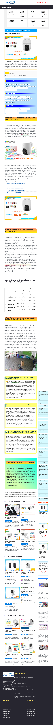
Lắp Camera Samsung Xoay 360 (43, 484)
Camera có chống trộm (43, 434)
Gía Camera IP (33, 86)
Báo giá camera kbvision (10, 88)
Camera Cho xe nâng (42, 421)
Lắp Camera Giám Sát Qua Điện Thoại (43, 589)
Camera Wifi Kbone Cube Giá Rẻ (11, 96)
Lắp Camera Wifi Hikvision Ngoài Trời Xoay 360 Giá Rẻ (15, 98)
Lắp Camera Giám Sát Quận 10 (17, 492)
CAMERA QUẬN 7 (6, 7)
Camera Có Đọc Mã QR (43, 419)
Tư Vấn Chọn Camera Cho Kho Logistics (42, 425)
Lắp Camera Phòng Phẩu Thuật (43, 431)
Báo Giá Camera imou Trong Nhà (23, 84)
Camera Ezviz (6, 715)
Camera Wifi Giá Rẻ (28, 98)
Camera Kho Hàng (30, 715)
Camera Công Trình (30, 711)
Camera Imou (6, 713)
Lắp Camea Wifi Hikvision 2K (43, 470)
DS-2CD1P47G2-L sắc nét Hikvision (28, 541)
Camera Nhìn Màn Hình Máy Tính (43, 442)
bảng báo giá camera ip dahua (11, 84)
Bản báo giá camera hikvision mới (12, 86)
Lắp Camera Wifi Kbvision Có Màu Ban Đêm (43, 445)
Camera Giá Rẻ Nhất (42, 428)
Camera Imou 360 (42, 478)
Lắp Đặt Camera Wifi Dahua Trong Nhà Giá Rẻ (43, 460)
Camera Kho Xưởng (30, 713)
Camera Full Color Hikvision (42, 409)
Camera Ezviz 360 (26, 30)
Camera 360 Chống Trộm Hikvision (43, 499)
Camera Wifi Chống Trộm (43, 462)
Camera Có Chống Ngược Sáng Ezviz (43, 403)
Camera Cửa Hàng (30, 709)
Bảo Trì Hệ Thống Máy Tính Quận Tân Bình (18, 494)
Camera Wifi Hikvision (42, 448)
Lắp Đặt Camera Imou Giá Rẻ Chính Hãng (43, 651)
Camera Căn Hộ (29, 707)
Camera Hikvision (7, 709)
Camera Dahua (6, 705)
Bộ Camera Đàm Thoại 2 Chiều (43, 413)
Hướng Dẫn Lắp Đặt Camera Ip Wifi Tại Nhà (43, 631)
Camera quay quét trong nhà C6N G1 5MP (43, 532)
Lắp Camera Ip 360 (42, 480)
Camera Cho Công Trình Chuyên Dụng (43, 438)
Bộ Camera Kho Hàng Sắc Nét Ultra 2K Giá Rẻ (11, 518)
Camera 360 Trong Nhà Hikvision (43, 492)
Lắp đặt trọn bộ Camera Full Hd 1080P (12, 109)
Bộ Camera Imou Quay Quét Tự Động (43, 569)
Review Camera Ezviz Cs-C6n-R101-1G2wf (27, 496)
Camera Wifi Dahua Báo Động (24, 100)
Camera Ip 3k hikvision (43, 416)
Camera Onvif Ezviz (42, 391)
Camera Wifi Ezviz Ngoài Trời (43, 399)
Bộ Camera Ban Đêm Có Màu (25, 109)
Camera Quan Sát (9, 30)
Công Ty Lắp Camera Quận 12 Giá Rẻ (43, 609)
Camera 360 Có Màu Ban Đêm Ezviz (43, 395)
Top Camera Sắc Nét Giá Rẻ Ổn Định (21, 88)
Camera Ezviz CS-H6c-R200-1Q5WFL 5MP (42, 552)
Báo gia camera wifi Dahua (10, 102)
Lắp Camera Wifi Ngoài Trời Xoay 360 (12, 100)
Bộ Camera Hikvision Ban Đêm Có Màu (12, 112)
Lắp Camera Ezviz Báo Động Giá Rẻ (43, 452)
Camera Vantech (7, 711)
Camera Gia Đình (30, 705)
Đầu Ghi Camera (6, 717)
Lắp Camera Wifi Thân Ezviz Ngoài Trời (43, 466)
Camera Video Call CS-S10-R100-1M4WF (43, 513)
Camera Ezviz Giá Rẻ (18, 30)
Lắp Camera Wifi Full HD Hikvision (23, 96)
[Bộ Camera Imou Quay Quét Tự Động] (28, 588)
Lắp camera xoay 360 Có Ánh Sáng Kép (43, 495)
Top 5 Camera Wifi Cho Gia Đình (24, 86)
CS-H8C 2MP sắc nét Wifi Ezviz (12, 33)
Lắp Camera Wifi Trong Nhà (43, 456)
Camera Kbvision (7, 707)
